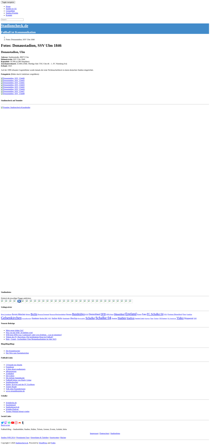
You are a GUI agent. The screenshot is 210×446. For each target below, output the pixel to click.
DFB (103, 314)
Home (8, 6)
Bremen (69, 314)
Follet (53, 443)
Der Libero (10, 376)
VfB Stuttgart (163, 318)
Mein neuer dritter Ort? (14, 330)
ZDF (195, 318)
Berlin (34, 314)
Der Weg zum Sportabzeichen (17, 353)
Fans (144, 314)
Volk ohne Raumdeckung (15, 389)
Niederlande (66, 318)
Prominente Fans (22, 438)
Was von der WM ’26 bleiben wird (19, 333)
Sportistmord (11, 405)
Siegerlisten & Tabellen (39, 438)
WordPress (43, 443)
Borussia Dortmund (43, 314)
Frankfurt (189, 314)
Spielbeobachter (12, 382)
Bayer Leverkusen (6, 314)
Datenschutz (104, 433)
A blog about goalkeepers (15, 369)
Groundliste (10, 11)
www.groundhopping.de (15, 391)
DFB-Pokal (110, 314)
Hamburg (35, 318)
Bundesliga (78, 314)
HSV (49, 318)
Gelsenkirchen (11, 318)
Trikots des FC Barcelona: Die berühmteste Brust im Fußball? (29, 337)
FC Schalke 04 (155, 314)
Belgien (28, 314)
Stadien (122, 318)
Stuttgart (147, 318)
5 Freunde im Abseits (14, 365)
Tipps (151, 318)
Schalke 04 (103, 318)
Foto (184, 314)
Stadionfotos (115, 433)
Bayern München (18, 314)
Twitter (156, 318)
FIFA (165, 314)
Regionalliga (81, 318)
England (131, 314)
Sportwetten (54, 438)
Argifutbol (10, 374)
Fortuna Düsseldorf (175, 314)
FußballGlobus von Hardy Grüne (18, 380)
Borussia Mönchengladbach (58, 314)
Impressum (94, 433)
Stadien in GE (11, 9)
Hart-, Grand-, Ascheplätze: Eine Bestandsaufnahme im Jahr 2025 (31, 339)
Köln (60, 318)
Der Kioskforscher (13, 351)
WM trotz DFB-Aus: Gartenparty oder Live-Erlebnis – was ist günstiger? (34, 335)
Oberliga (74, 318)
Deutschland (94, 314)
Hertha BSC (43, 318)
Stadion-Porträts (12, 13)
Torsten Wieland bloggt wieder (17, 411)
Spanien (114, 318)
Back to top (5, 425)
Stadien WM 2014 (8, 438)
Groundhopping (26, 318)
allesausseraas (11, 371)
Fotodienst (10, 367)
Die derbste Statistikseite (15, 378)
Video (180, 318)
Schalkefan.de (11, 403)
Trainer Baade (11, 387)
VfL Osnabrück (171, 318)
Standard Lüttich (139, 318)
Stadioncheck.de (14, 25)
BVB (86, 314)
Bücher (63, 438)
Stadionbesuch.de (12, 407)
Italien (54, 318)
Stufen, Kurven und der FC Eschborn (20, 384)
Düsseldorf (119, 314)
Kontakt (9, 15)
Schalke (90, 318)
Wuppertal (188, 318)
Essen (139, 314)
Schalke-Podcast (12, 409)
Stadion (131, 318)
